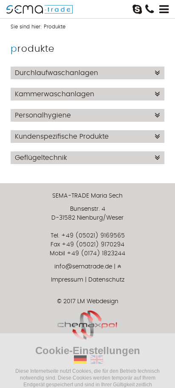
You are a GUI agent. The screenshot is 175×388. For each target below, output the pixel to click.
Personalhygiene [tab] (43, 115)
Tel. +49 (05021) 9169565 (88, 236)
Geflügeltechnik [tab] (41, 157)
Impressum (67, 280)
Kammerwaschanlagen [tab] (54, 94)
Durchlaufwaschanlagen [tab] (56, 73)
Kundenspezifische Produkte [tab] (62, 136)
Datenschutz (106, 280)
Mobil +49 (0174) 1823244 (87, 254)
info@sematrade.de (83, 267)
